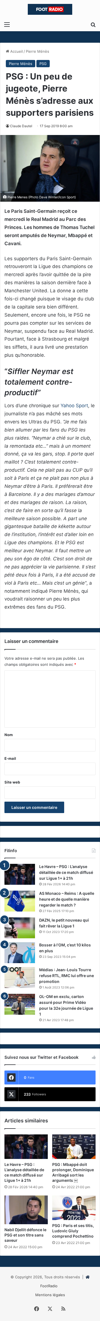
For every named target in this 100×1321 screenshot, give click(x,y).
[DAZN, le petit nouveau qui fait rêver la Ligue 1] (19, 927)
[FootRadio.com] (50, 9)
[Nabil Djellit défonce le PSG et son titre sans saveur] (26, 1209)
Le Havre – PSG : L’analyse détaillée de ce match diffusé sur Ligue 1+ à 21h (66, 872)
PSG (43, 63)
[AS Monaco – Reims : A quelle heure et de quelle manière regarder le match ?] (19, 901)
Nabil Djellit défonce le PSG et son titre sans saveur (25, 1235)
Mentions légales (50, 1295)
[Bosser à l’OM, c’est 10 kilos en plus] (19, 952)
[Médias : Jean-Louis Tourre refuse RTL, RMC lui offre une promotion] (19, 977)
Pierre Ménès (37, 51)
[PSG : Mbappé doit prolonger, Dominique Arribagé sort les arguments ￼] (74, 1146)
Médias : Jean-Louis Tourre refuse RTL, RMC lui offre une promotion (66, 975)
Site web (12, 782)
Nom (8, 734)
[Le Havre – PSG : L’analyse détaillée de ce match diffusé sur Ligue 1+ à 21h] (19, 874)
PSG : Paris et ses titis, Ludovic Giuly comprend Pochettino (73, 1230)
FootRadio (49, 1286)
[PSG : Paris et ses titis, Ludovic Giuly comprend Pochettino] (74, 1207)
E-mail (10, 758)
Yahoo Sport (74, 405)
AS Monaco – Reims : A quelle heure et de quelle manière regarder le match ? (66, 899)
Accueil (16, 51)
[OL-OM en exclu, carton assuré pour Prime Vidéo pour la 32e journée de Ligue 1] (19, 1004)
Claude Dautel (21, 126)
